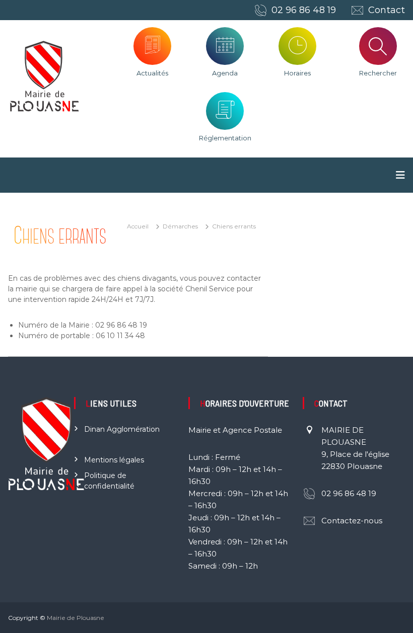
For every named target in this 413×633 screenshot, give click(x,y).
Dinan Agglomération (122, 429)
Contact (386, 10)
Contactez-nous (351, 520)
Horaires (297, 73)
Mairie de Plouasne (75, 617)
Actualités (152, 73)
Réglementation (225, 138)
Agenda (225, 73)
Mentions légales (114, 459)
